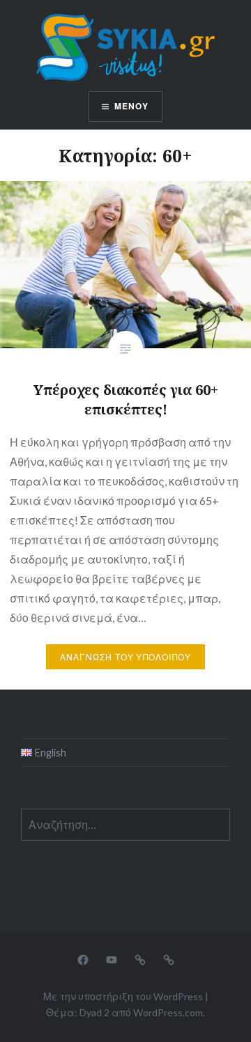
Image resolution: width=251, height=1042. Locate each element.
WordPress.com (168, 1012)
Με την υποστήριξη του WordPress (123, 996)
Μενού (131, 106)
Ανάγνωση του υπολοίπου (125, 657)
